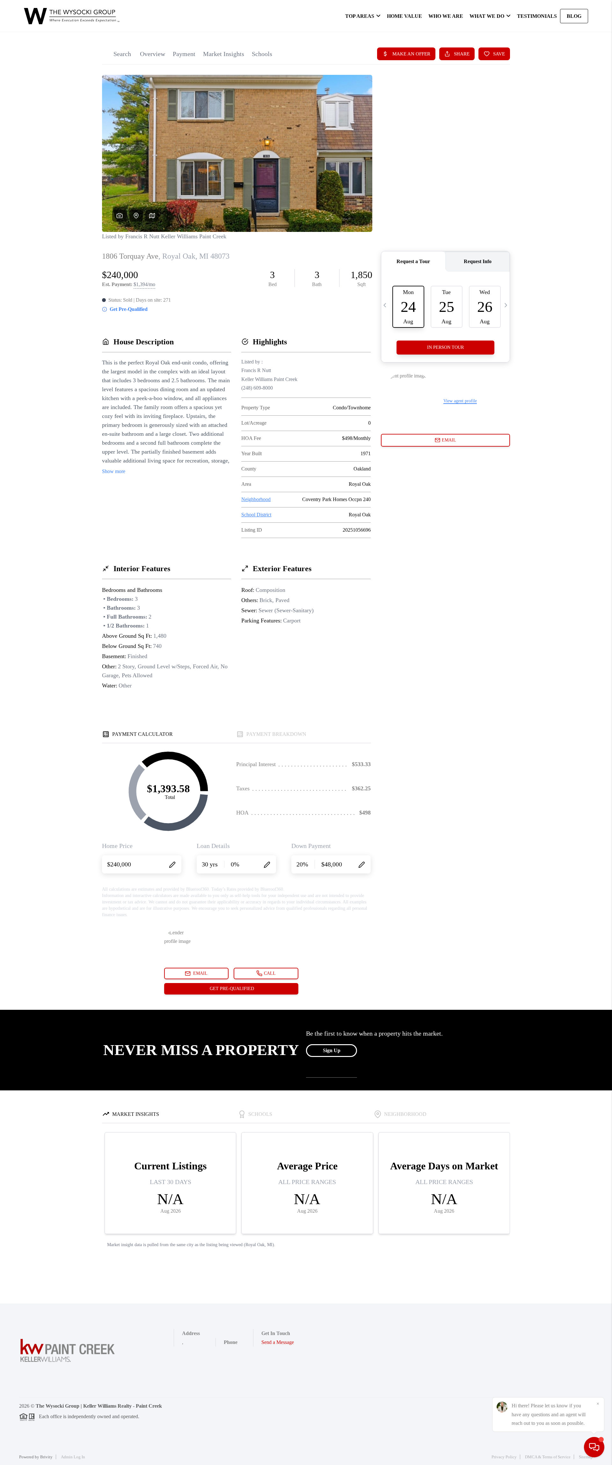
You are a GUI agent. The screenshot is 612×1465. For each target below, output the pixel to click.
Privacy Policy (504, 1456)
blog (574, 16)
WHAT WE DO (487, 16)
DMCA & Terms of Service (548, 1456)
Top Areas (359, 16)
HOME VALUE (404, 16)
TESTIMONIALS (537, 16)
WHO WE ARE (445, 16)
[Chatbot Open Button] (594, 1447)
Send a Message (277, 1342)
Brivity (46, 1456)
